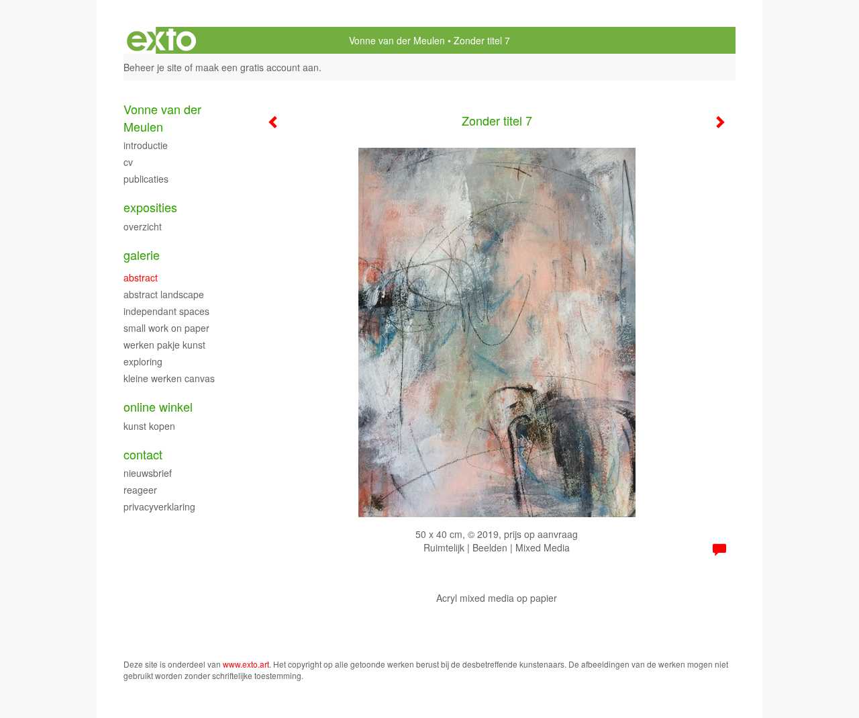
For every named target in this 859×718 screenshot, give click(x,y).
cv (128, 162)
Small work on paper (166, 327)
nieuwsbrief (147, 473)
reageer (140, 489)
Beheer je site (152, 67)
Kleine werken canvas (169, 378)
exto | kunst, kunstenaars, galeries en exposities (161, 40)
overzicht (142, 226)
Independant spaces (166, 311)
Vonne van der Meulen (397, 40)
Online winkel (158, 406)
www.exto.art (246, 664)
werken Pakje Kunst (164, 344)
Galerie (141, 254)
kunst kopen (149, 426)
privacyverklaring (159, 506)
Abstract (140, 277)
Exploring (142, 361)
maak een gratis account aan (257, 67)
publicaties (145, 178)
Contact (142, 454)
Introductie (145, 145)
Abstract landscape (163, 294)
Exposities (150, 207)
